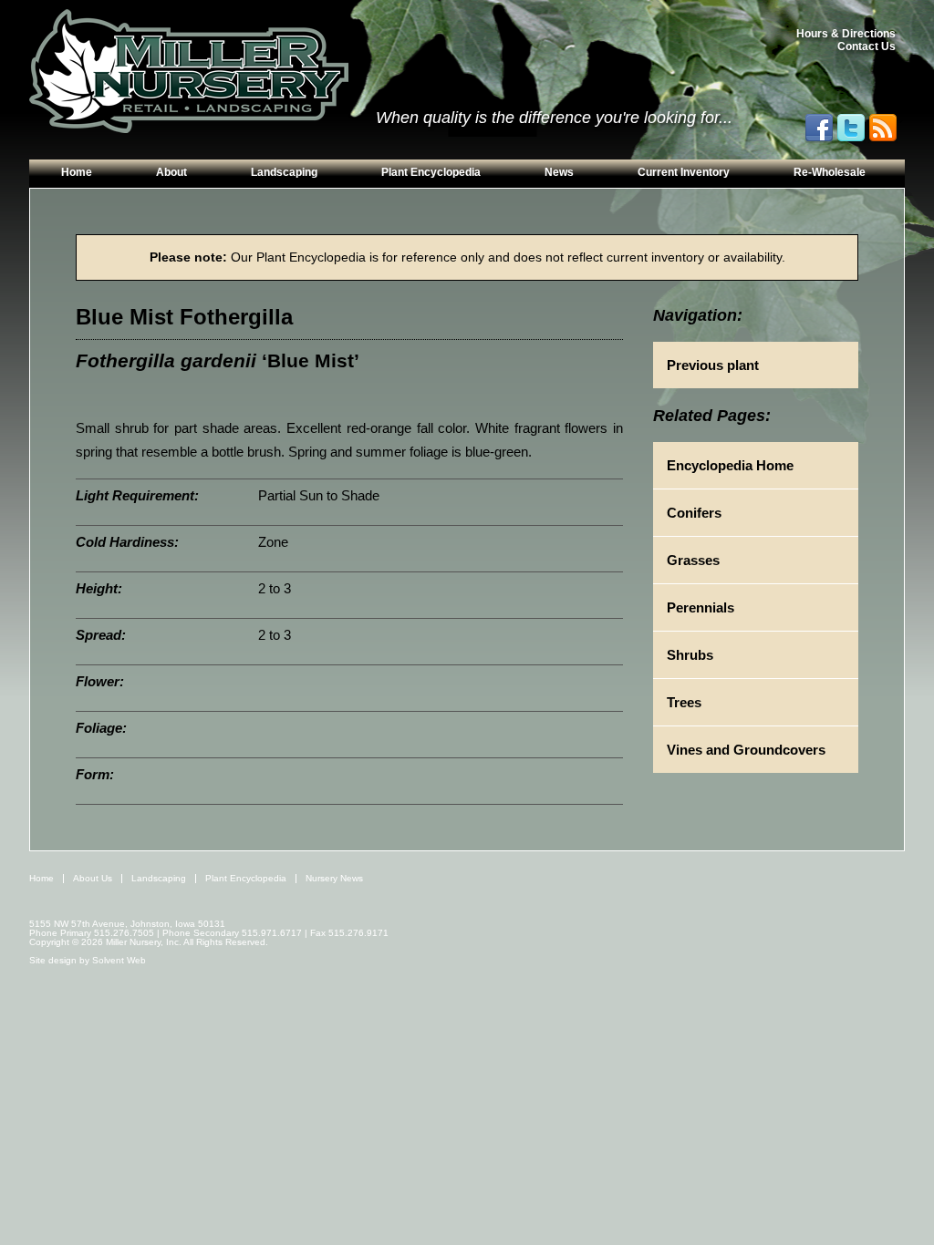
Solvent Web (119, 960)
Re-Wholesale (830, 172)
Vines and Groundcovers (746, 749)
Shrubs (690, 655)
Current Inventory (684, 172)
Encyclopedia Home (730, 465)
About (171, 172)
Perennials (700, 607)
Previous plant (713, 365)
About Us (92, 878)
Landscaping (284, 172)
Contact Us (866, 46)
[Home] (188, 72)
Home (76, 172)
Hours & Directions (846, 33)
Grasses (693, 560)
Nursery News (334, 878)
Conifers (694, 512)
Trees (684, 702)
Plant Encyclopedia (431, 172)
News (559, 172)
